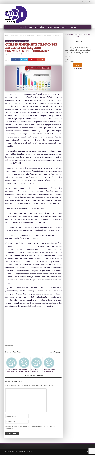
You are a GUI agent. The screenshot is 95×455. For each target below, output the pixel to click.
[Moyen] (7, 345)
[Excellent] (12, 345)
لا (67, 59)
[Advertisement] (33, 326)
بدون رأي (70, 61)
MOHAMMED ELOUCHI (13, 54)
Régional (26, 41)
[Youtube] (86, 2)
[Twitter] (82, 2)
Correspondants (14, 35)
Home (6, 35)
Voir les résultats (77, 68)
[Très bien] (10, 345)
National (19, 41)
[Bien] (9, 345)
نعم (68, 57)
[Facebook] (79, 2)
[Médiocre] (6, 345)
